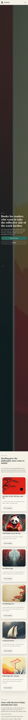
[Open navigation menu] (25, 2)
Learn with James (14, 238)
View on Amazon (8, 508)
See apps (14, 242)
